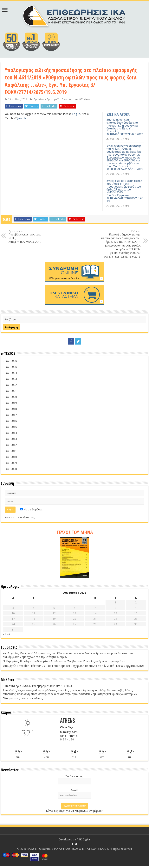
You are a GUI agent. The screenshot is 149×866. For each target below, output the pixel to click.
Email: (74, 790)
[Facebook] (71, 341)
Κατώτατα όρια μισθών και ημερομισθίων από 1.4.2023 (37, 686)
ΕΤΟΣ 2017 (10, 415)
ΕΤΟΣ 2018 (10, 409)
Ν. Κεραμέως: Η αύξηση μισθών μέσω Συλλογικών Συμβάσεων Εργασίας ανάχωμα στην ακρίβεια (64, 661)
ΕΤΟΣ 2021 (10, 391)
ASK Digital (83, 839)
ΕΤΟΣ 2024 (10, 373)
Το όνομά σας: (74, 776)
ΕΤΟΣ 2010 (10, 457)
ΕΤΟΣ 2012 (10, 445)
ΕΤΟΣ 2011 (10, 451)
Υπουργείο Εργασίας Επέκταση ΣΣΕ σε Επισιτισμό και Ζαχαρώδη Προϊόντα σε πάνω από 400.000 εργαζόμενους (73, 666)
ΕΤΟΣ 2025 (10, 367)
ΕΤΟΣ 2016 (10, 421)
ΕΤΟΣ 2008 (10, 469)
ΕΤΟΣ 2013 (10, 439)
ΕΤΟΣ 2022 (10, 385)
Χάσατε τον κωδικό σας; (20, 517)
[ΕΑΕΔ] (75, 15)
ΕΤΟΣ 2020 (10, 397)
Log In (76, 114)
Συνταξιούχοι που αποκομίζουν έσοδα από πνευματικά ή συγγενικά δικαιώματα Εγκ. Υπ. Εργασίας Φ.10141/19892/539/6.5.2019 (125, 127)
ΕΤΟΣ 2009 (10, 463)
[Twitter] (78, 341)
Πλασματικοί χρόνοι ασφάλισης (23, 698)
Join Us (21, 118)
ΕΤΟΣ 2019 (10, 403)
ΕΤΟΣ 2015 (10, 427)
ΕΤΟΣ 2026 (10, 361)
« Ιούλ (7, 634)
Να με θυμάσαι (32, 509)
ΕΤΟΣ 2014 (10, 433)
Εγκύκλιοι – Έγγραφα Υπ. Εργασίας (53, 99)
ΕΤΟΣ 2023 (10, 379)
